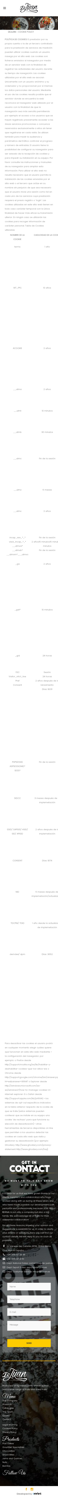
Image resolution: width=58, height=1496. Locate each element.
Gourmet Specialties (13, 1447)
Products (7, 1404)
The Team (7, 1411)
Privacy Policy (9, 1432)
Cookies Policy (10, 1428)
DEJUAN (12, 31)
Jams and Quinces (12, 1458)
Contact (6, 1419)
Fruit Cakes (8, 1443)
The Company (9, 1400)
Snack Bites (8, 1454)
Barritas (6, 1465)
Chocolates (8, 1451)
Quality (6, 1415)
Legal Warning (9, 1424)
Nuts (4, 1462)
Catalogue (8, 1408)
